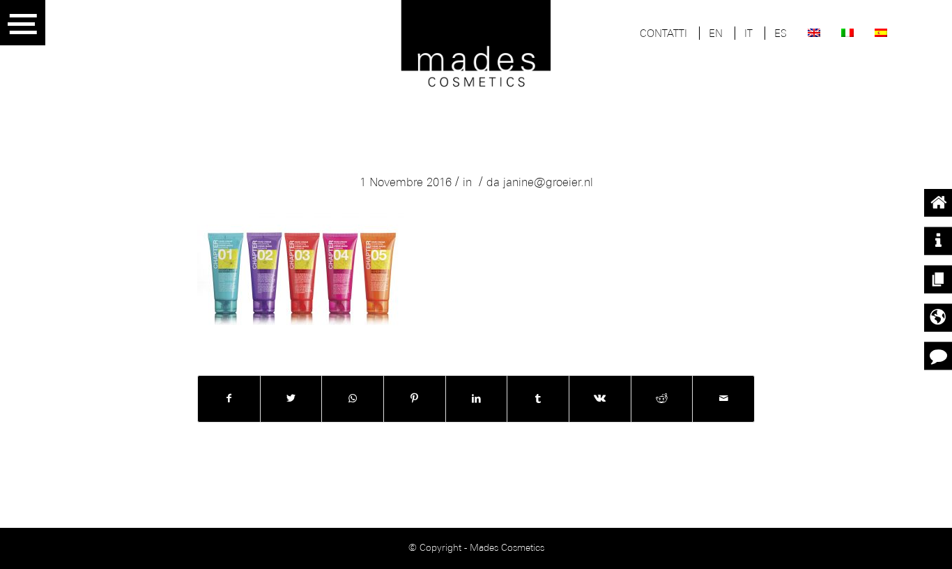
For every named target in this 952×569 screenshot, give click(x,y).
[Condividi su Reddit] (662, 399)
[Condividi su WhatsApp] (352, 399)
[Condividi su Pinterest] (414, 399)
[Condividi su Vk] (600, 399)
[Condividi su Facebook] (229, 399)
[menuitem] (663, 35)
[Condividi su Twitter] (291, 399)
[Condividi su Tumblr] (538, 399)
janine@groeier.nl (548, 183)
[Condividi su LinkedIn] (476, 399)
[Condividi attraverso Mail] (723, 399)
